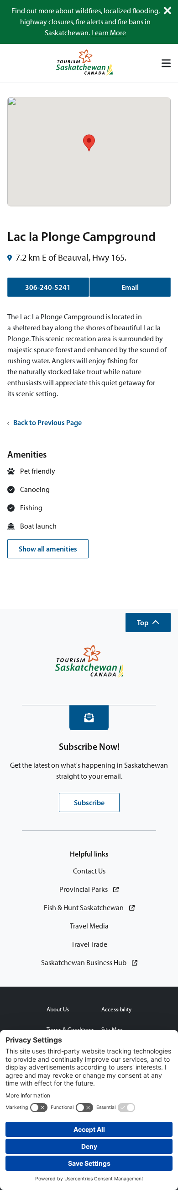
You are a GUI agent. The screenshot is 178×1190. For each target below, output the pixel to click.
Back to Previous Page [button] (47, 422)
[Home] (84, 62)
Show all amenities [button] (48, 548)
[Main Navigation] (166, 63)
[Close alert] (167, 10)
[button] (148, 622)
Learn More (108, 32)
